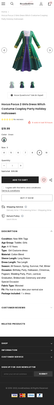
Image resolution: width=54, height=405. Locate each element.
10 (46, 152)
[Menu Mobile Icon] (3, 4)
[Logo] (27, 4)
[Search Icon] (15, 3)
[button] (8, 119)
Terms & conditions (11, 190)
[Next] (49, 50)
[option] (27, 50)
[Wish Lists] (43, 179)
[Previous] (4, 50)
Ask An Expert (37, 95)
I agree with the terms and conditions (23, 187)
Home (4, 12)
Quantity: (6, 160)
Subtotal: (6, 171)
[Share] (49, 180)
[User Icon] (41, 3)
